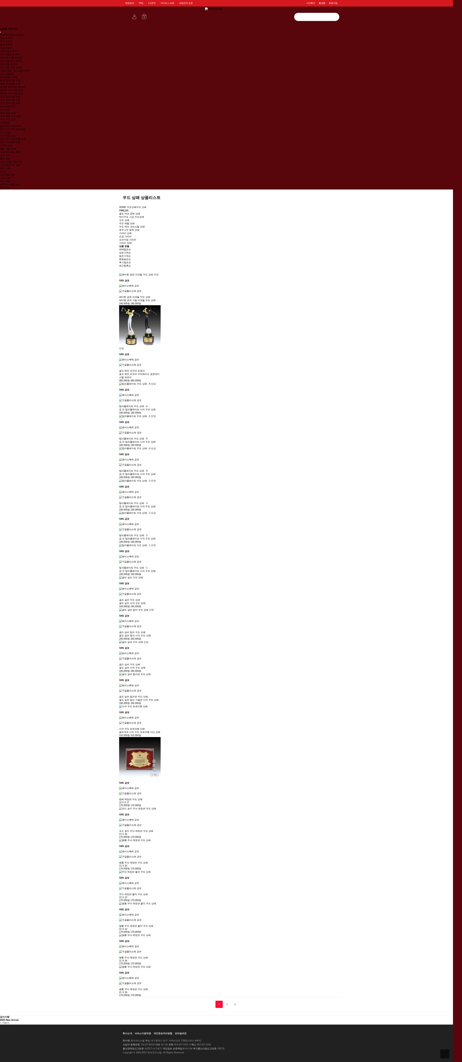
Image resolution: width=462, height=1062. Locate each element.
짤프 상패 (5, 158)
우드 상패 (5, 132)
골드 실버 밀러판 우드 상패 (133, 696)
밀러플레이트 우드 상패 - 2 (133, 535)
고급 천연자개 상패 (10, 165)
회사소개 (127, 1033)
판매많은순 (125, 249)
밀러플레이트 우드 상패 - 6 (133, 406)
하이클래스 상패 (8, 77)
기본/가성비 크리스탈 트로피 (15, 70)
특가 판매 (5, 181)
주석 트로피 (6, 41)
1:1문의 (152, 3)
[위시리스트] (120, 277)
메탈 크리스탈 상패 (10, 83)
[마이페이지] (134, 16)
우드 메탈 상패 (8, 135)
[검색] (334, 17)
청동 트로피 (6, 38)
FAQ (141, 3)
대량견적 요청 (186, 3)
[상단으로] (444, 1053)
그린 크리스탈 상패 (10, 96)
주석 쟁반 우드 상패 (10, 116)
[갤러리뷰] (119, 271)
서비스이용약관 (143, 1033)
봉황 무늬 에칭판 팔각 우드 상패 (136, 926)
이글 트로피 (6, 47)
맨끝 (243, 1004)
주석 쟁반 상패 (8, 113)
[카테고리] (0, 32)
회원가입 (333, 3)
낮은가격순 (125, 252)
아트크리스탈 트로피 (11, 57)
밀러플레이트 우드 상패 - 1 (133, 567)
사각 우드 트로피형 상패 (132, 728)
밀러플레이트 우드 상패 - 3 (133, 503)
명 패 (2, 171)
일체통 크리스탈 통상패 (12, 87)
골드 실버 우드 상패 (129, 600)
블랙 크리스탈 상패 (10, 80)
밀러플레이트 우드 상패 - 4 (133, 470)
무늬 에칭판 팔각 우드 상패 (133, 894)
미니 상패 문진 (8, 106)
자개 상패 (5, 168)
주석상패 (4, 109)
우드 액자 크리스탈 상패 (13, 139)
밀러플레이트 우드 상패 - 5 (133, 438)
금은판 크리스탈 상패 (11, 90)
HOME (122, 207)
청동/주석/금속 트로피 (11, 34)
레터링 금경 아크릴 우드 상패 (134, 297)
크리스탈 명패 (7, 174)
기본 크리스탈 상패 (10, 103)
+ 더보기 (4, 1022)
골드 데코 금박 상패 (10, 126)
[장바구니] (119, 277)
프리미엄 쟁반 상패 (10, 152)
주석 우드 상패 (8, 119)
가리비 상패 (6, 145)
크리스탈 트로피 (8, 51)
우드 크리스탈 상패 (10, 100)
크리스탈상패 (7, 74)
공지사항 (4, 1017)
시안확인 (310, 3)
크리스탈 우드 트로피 (11, 60)
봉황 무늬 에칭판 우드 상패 (133, 862)
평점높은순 (125, 259)
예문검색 (129, 3)
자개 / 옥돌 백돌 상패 (11, 161)
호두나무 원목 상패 (10, 142)
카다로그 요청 (167, 3)
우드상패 (4, 122)
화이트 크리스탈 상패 (11, 93)
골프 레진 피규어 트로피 (132, 370)
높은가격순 (125, 256)
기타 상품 (5, 178)
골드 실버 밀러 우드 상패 (132, 632)
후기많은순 (125, 262)
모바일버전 (181, 1033)
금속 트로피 (6, 44)
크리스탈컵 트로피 (9, 54)
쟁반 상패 (5, 155)
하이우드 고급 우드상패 (12, 129)
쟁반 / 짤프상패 (8, 148)
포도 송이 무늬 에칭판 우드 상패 (136, 831)
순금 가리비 (125, 236)
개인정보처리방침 (163, 1033)
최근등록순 (125, 265)
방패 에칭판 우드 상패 (130, 799)
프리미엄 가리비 (127, 239)
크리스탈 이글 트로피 (11, 67)
